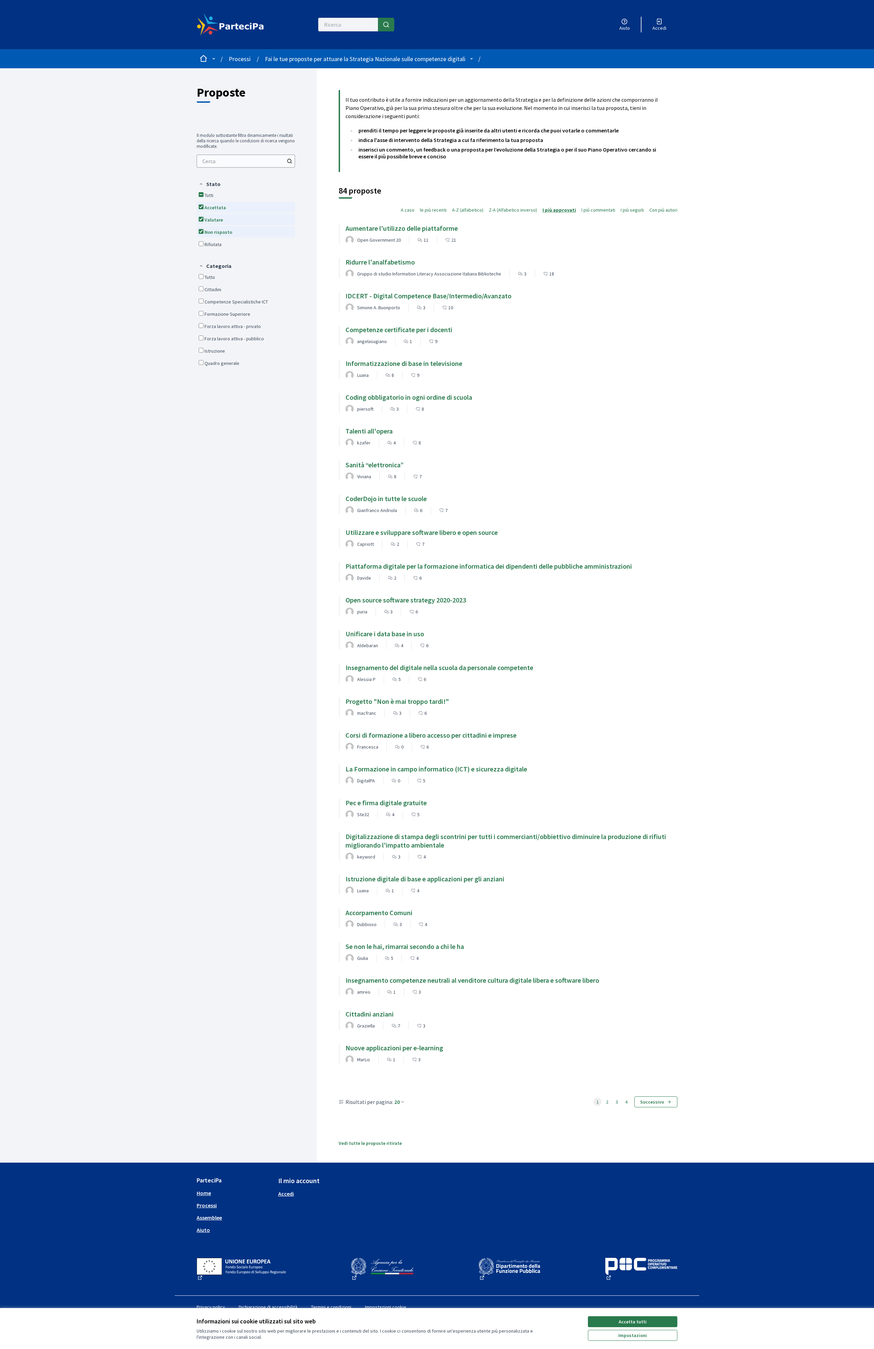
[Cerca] (289, 161)
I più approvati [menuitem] (559, 210)
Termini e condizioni (331, 1307)
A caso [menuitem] (407, 210)
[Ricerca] (386, 24)
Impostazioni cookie (385, 1307)
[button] (210, 184)
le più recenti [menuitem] (433, 210)
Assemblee (209, 1217)
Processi (240, 59)
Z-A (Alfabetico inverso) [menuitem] (513, 210)
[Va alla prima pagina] (234, 25)
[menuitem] (246, 161)
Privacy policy (211, 1307)
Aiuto (203, 1229)
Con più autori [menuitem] (663, 210)
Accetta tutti (633, 1322)
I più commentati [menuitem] (598, 210)
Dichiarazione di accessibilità (268, 1307)
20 (397, 1101)
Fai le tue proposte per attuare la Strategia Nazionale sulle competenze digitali (365, 59)
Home (204, 1193)
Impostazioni (632, 1335)
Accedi (286, 1193)
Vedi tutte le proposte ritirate (370, 1143)
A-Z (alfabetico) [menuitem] (467, 210)
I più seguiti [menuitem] (632, 210)
